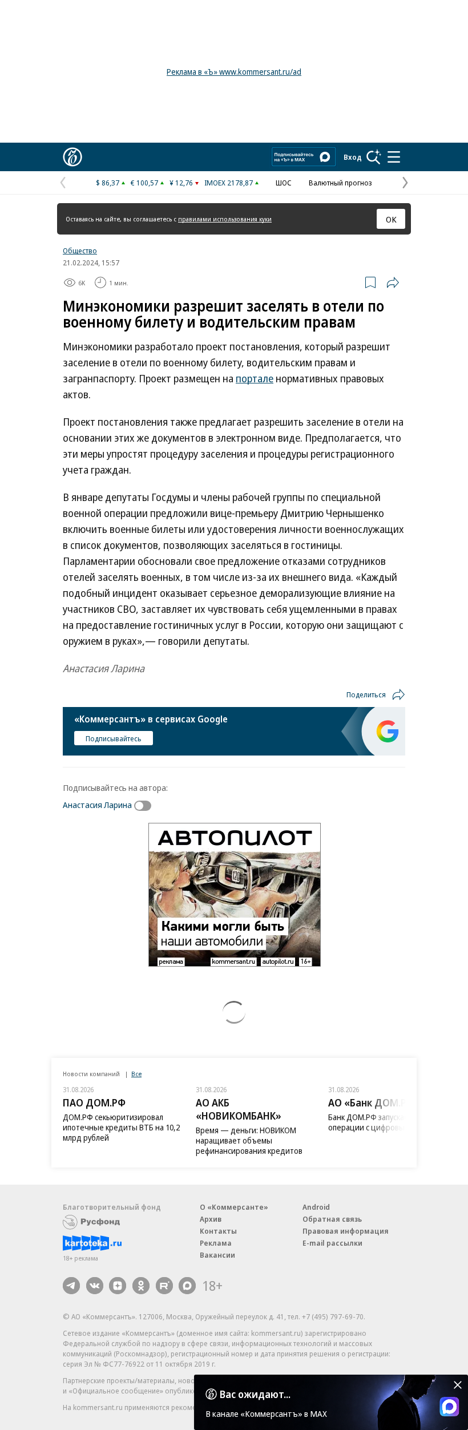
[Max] (187, 1285)
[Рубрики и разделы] (393, 156)
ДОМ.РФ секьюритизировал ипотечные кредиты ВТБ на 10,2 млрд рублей (121, 1127)
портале (254, 378)
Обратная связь (332, 1219)
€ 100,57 (144, 182)
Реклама (216, 1243)
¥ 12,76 (181, 182)
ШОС (284, 182)
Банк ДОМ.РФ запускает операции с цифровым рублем (383, 1122)
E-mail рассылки (332, 1243)
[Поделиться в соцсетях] (393, 282)
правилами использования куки (225, 219)
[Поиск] (373, 156)
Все (136, 1073)
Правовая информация (345, 1231)
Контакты (218, 1231)
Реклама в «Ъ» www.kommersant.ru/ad (234, 71)
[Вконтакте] (94, 1285)
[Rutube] (164, 1285)
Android (316, 1207)
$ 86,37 (107, 182)
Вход (353, 157)
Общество (80, 250)
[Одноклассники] (141, 1285)
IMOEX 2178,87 (228, 182)
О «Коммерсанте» (234, 1207)
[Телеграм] (71, 1285)
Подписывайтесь (114, 738)
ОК (391, 219)
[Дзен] (117, 1285)
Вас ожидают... (255, 1394)
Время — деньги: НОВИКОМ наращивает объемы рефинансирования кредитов (249, 1140)
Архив (210, 1219)
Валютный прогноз (340, 182)
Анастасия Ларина (97, 804)
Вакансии (217, 1255)
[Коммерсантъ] (72, 157)
